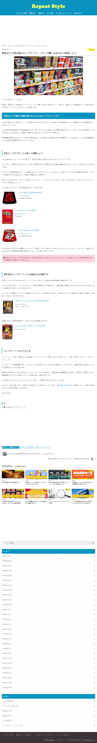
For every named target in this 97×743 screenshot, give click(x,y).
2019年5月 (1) (6, 614)
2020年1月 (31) (6, 580)
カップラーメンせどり (44, 447)
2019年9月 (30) (6, 600)
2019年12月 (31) (7, 585)
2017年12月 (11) (7, 658)
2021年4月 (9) (6, 556)
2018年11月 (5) (6, 639)
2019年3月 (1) (6, 624)
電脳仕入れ (32, 13)
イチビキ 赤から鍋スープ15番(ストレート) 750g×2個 (29, 325)
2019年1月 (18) (6, 629)
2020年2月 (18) (6, 575)
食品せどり (24, 447)
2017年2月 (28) (6, 678)
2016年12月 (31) (7, 687)
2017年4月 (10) (6, 668)
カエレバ (26, 195)
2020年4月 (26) (6, 570)
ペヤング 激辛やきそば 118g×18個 (24, 210)
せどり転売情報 (8, 701)
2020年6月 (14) (6, 561)
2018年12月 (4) (6, 634)
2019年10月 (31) (7, 595)
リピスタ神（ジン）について (63, 13)
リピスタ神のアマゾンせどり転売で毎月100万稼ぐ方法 (69, 740)
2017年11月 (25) (7, 663)
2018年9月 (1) (6, 643)
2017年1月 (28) (6, 682)
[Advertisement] (48, 30)
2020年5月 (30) (6, 566)
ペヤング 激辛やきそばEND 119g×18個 (29, 192)
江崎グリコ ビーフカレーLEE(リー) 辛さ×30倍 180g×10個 (31, 300)
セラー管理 (50, 13)
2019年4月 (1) (6, 619)
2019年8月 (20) (6, 605)
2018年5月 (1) (6, 648)
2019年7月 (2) (6, 609)
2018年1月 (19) (6, 653)
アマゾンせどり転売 (21, 13)
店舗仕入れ (41, 13)
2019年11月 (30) (7, 590)
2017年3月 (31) (6, 673)
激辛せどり (33, 447)
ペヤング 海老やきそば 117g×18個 (28, 230)
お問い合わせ (77, 13)
